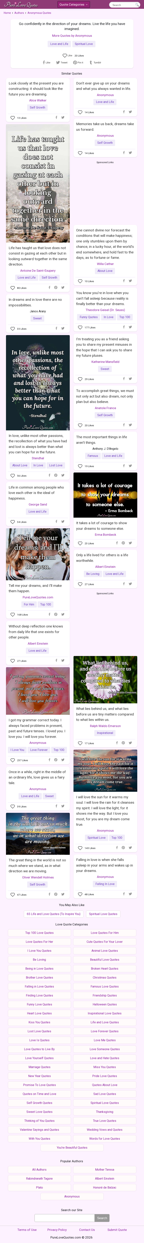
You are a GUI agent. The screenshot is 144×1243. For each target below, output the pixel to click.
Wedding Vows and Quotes (104, 1129)
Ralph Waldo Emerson (105, 726)
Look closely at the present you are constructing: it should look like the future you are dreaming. (36, 88)
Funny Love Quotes (39, 1004)
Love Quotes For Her (39, 942)
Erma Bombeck (105, 534)
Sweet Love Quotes (39, 1112)
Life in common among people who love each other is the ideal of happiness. (36, 492)
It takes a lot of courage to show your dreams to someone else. (101, 526)
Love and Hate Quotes (104, 1058)
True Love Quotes (104, 1121)
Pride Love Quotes (104, 1076)
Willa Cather (105, 264)
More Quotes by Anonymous (72, 35)
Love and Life (59, 44)
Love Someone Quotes (105, 1049)
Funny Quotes (89, 317)
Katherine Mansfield (105, 362)
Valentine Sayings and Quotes (39, 1129)
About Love (105, 271)
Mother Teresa (104, 1169)
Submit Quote (117, 1230)
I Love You (17, 750)
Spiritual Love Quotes (103, 914)
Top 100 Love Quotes (39, 933)
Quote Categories (73, 5)
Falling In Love (105, 884)
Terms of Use (27, 1230)
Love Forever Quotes (104, 1031)
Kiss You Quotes (39, 1022)
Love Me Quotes (105, 1040)
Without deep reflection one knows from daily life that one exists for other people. (36, 631)
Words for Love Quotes (104, 1138)
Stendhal (38, 458)
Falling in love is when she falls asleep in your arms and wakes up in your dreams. (104, 865)
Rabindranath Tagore (39, 1178)
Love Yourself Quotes (39, 1058)
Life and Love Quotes (105, 1022)
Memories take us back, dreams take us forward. (105, 126)
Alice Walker (37, 100)
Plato (39, 1187)
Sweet (37, 318)
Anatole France (105, 408)
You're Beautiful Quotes (72, 1147)
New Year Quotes (39, 1076)
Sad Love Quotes (104, 1094)
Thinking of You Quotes (39, 1121)
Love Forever (39, 750)
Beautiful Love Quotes (104, 959)
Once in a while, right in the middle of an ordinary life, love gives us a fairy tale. (37, 777)
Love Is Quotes (39, 1040)
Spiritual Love (84, 44)
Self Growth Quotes (39, 1103)
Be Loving (92, 574)
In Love (108, 317)
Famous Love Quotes (105, 986)
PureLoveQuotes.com (38, 597)
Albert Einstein (105, 567)
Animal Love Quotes (105, 950)
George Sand (38, 504)
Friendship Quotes (105, 995)
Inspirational (105, 733)
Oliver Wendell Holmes (38, 877)
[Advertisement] (105, 192)
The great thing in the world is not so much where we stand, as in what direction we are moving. (37, 865)
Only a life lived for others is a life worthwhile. (102, 558)
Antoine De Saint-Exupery (38, 270)
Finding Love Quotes (39, 995)
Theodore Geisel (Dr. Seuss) (105, 310)
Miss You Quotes (104, 1067)
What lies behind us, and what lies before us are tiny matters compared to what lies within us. (105, 714)
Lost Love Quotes (39, 1031)
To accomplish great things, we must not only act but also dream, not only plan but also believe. (105, 396)
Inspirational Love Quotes (105, 1013)
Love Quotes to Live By (39, 1049)
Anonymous (105, 95)
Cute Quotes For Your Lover (105, 942)
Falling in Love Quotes (39, 986)
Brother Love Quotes (39, 977)
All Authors (39, 1169)
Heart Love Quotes (39, 1013)
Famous (93, 456)
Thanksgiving (104, 1112)
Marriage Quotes (39, 1067)
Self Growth (37, 107)
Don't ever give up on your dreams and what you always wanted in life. (103, 86)
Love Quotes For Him (105, 933)
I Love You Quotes (39, 950)
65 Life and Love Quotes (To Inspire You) (53, 914)
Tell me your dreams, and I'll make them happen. (35, 588)
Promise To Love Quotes (39, 1085)
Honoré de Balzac (104, 1187)
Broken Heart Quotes (104, 968)
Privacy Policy (57, 1230)
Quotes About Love (104, 1085)
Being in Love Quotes (39, 968)
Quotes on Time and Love (39, 1094)
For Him (29, 604)
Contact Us (87, 1230)
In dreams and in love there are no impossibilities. (35, 302)
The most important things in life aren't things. (101, 440)
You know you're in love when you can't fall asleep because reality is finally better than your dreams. (102, 298)
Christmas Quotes (104, 977)
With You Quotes (39, 1138)
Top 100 (124, 317)
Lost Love (55, 465)
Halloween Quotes (105, 1004)
